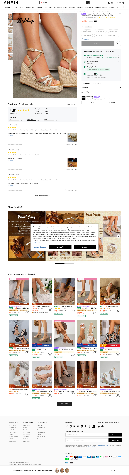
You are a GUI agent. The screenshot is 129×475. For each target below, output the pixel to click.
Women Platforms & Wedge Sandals (44, 11)
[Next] (118, 236)
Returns (25, 427)
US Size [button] (88, 27)
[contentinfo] (93, 458)
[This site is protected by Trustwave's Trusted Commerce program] (66, 462)
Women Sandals (29, 11)
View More (64, 403)
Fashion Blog (12, 441)
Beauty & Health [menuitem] (113, 7)
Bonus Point (40, 430)
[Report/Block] (76, 144)
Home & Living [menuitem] (89, 7)
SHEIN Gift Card (41, 436)
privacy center (91, 446)
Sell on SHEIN (26, 441)
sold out (98, 44)
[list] (80, 426)
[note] (19, 303)
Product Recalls (41, 432)
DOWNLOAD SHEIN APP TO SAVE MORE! (109, 422)
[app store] (99, 427)
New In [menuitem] (17, 7)
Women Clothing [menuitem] (29, 7)
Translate (10, 135)
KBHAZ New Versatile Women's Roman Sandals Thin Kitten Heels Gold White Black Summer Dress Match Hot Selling (87, 348)
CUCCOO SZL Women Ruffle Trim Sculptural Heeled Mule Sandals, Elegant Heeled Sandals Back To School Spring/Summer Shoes (87, 308)
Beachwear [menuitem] (39, 7)
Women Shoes (20, 11)
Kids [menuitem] (45, 7)
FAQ (38, 439)
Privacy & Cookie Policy (102, 445)
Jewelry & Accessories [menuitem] (101, 7)
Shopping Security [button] (92, 67)
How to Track (26, 434)
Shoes (13, 11)
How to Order (26, 432)
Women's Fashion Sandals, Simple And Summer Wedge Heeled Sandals (110, 306)
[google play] (102, 427)
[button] (120, 3)
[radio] (87, 31)
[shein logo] (11, 2)
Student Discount (13, 436)
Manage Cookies (36, 464)
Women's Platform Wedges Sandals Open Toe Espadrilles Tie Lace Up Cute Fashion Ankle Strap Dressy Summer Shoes (42, 350)
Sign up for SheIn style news (74, 431)
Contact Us (40, 425)
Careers (11, 434)
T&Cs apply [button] (90, 63)
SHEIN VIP (26, 439)
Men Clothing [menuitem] (58, 7)
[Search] (88, 2)
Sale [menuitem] (21, 7)
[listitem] (19, 297)
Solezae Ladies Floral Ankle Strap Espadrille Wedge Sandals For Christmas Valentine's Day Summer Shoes (110, 391)
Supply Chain (12, 432)
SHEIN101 (11, 439)
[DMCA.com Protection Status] (71, 462)
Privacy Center (12, 464)
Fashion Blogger (13, 430)
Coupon (39, 434)
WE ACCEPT (68, 453)
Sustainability (12, 427)
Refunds (25, 430)
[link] (112, 2)
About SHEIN (12, 425)
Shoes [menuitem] (65, 7)
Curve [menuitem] (50, 7)
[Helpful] (65, 144)
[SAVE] (118, 43)
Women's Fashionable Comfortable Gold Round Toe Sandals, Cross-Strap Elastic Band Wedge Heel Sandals (42, 306)
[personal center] (109, 3)
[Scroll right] (123, 7)
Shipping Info (26, 425)
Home (9, 11)
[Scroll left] (121, 7)
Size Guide (26, 436)
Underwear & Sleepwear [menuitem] (76, 7)
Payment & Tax (41, 427)
